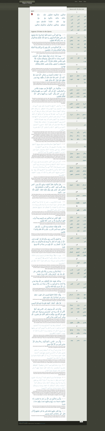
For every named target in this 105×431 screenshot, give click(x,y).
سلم (71, 157)
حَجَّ (39, 18)
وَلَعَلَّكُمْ (38, 64)
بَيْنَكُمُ (53, 383)
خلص (71, 103)
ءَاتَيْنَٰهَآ (52, 295)
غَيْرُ (40, 314)
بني (78, 44)
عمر (78, 227)
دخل (78, 114)
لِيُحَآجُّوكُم (34, 37)
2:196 (63, 106)
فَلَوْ (45, 303)
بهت (71, 44)
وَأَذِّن (59, 341)
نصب (78, 308)
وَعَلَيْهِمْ (47, 401)
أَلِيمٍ (48, 317)
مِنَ (55, 108)
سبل (71, 153)
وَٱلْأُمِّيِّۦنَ (47, 187)
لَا (42, 172)
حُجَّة (57, 21)
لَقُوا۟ (57, 35)
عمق (71, 227)
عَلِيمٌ (46, 80)
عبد (85, 217)
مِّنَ (57, 309)
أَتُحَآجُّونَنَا (56, 47)
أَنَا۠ (52, 167)
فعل (84, 255)
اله (72, 23)
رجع (84, 135)
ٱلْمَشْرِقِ (43, 169)
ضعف (84, 195)
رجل (78, 135)
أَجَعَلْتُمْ (58, 325)
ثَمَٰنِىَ (48, 352)
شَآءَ (42, 303)
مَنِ (61, 94)
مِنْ (46, 94)
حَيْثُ (56, 56)
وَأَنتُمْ (36, 229)
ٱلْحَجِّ (37, 116)
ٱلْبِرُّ (55, 91)
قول (84, 262)
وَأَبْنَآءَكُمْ (42, 204)
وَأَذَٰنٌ (59, 309)
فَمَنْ (37, 75)
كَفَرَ (49, 172)
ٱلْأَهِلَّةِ (51, 88)
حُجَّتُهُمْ (63, 401)
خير (72, 107)
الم (79, 23)
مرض (71, 294)
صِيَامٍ (46, 114)
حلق (71, 93)
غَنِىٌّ (35, 260)
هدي (84, 322)
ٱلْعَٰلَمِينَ (62, 263)
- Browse (23, 422)
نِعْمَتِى (47, 64)
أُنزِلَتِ (34, 218)
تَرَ (57, 161)
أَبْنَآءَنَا (50, 204)
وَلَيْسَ (59, 91)
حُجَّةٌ (51, 61)
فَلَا (35, 61)
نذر (85, 305)
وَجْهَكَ (44, 56)
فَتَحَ (46, 37)
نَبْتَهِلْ (40, 207)
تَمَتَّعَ (51, 116)
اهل (85, 30)
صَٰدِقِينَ (47, 414)
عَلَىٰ (43, 295)
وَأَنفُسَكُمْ (48, 207)
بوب (78, 47)
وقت (84, 333)
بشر (71, 37)
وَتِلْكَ (59, 295)
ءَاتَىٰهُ (63, 164)
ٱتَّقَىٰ (58, 94)
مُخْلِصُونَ (47, 50)
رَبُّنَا (43, 47)
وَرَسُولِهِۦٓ (49, 309)
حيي (71, 96)
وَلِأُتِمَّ (50, 64)
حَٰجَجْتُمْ (63, 25)
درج (71, 114)
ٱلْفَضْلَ (58, 244)
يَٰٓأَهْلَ (59, 218)
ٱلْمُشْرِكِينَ (47, 312)
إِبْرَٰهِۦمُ (43, 164)
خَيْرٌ (61, 314)
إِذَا (48, 122)
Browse (80, 1)
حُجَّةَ (45, 385)
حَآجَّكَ (63, 18)
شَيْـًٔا (37, 284)
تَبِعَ (49, 239)
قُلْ (60, 47)
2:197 (63, 144)
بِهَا (35, 169)
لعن (78, 284)
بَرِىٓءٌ (55, 312)
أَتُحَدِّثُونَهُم (53, 37)
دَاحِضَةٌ (58, 401)
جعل (78, 75)
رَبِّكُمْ (58, 40)
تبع (85, 58)
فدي (71, 248)
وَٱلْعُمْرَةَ (48, 106)
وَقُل (64, 187)
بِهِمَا (38, 77)
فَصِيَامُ (41, 119)
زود (85, 146)
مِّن (61, 114)
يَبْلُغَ (63, 111)
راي (78, 132)
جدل (84, 75)
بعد (78, 40)
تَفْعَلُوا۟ (62, 149)
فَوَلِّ (48, 56)
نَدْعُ (55, 204)
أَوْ (35, 111)
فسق (78, 252)
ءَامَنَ (54, 328)
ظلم (84, 210)
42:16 (63, 399)
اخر (78, 19)
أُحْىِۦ (49, 167)
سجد (84, 157)
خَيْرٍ (56, 149)
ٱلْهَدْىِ (51, 108)
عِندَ (62, 40)
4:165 (63, 271)
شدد (84, 167)
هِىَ (45, 88)
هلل (78, 322)
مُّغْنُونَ (63, 370)
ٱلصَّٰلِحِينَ (50, 358)
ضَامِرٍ (63, 344)
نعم (72, 308)
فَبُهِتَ (57, 172)
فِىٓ (45, 218)
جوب (71, 79)
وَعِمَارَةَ (42, 325)
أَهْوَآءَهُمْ (62, 380)
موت (78, 298)
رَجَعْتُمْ (44, 122)
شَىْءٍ (58, 286)
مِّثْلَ (53, 241)
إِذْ (50, 164)
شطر (84, 171)
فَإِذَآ (63, 116)
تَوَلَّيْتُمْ (52, 314)
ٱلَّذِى (50, 161)
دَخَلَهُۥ (34, 255)
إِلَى (40, 116)
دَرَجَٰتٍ (63, 297)
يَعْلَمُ (40, 229)
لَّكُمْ (58, 314)
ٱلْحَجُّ (59, 144)
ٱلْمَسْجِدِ (35, 56)
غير (85, 241)
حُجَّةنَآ (50, 21)
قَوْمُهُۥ (54, 281)
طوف (78, 202)
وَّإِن (52, 190)
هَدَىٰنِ (33, 281)
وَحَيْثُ (58, 58)
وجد (84, 329)
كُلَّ (61, 286)
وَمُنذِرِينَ (49, 271)
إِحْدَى (41, 350)
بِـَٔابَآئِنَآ (57, 414)
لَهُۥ (52, 50)
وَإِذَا (60, 35)
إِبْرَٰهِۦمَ (42, 161)
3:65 (64, 218)
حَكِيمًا (39, 274)
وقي (78, 333)
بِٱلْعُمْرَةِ (45, 116)
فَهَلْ (37, 368)
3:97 (64, 255)
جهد (78, 79)
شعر (78, 171)
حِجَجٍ (44, 352)
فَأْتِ (38, 169)
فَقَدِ (59, 190)
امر (85, 26)
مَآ (50, 241)
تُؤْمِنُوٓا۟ (57, 239)
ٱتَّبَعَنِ (33, 184)
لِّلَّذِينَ (60, 187)
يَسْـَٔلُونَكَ (58, 88)
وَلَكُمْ (63, 50)
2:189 (63, 88)
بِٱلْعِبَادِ (60, 192)
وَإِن (56, 314)
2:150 (63, 56)
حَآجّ (45, 15)
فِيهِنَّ (38, 144)
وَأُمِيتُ (44, 167)
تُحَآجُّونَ (62, 15)
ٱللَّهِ (49, 47)
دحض (84, 114)
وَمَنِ (37, 184)
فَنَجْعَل (35, 207)
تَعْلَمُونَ (63, 232)
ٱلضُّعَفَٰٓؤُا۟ (35, 365)
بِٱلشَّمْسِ (51, 169)
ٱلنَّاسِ (47, 258)
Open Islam (27, 2)
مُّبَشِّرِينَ (55, 271)
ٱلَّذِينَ (53, 35)
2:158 (63, 75)
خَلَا (37, 35)
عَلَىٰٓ (59, 352)
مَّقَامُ (47, 255)
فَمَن (50, 111)
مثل (78, 294)
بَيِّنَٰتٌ (51, 255)
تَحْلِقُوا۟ (43, 108)
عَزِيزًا (43, 274)
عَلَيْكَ (41, 190)
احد (85, 19)
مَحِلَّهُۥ (54, 111)
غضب (78, 238)
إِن (64, 358)
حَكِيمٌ (48, 297)
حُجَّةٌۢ (61, 274)
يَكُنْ (50, 124)
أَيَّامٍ (63, 122)
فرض (84, 252)
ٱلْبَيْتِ (40, 258)
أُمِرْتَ (41, 377)
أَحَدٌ (55, 241)
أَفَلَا (56, 40)
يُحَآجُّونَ (37, 25)
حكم (78, 93)
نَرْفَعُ (35, 295)
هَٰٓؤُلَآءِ (55, 226)
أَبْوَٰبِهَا (43, 94)
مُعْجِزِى (36, 314)
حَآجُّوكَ (50, 18)
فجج (78, 248)
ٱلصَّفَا (57, 75)
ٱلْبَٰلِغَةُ (49, 303)
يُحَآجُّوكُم (49, 25)
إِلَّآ (48, 284)
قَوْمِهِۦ (40, 295)
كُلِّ (34, 341)
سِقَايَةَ (52, 325)
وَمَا (36, 147)
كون (84, 276)
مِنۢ (49, 202)
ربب (71, 132)
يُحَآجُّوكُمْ (43, 25)
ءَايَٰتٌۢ (56, 255)
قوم (78, 262)
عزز (78, 220)
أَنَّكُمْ (43, 314)
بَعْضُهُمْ (33, 35)
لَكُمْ (45, 368)
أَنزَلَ (45, 380)
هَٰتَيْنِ (63, 352)
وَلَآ (64, 284)
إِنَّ (60, 75)
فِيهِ (52, 202)
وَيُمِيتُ (59, 167)
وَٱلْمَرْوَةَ (52, 75)
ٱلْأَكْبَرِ (63, 312)
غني (71, 238)
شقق (71, 171)
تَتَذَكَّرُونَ (47, 286)
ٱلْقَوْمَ (34, 172)
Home (76, 1)
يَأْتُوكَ (44, 341)
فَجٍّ (52, 344)
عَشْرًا (63, 355)
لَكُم (44, 226)
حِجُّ (44, 258)
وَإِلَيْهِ (49, 388)
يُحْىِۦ (63, 167)
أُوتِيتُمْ (47, 241)
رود (72, 139)
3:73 (64, 239)
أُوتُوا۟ (56, 187)
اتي (78, 16)
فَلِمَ (36, 226)
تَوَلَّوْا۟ (48, 190)
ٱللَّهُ (43, 37)
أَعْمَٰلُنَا (33, 47)
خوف (78, 107)
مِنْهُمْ (37, 61)
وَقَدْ (37, 281)
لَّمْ (48, 119)
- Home (20, 422)
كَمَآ (44, 377)
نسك (71, 305)
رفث (84, 139)
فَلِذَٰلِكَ (58, 377)
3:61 (64, 202)
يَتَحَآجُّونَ (56, 25)
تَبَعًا (41, 368)
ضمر (78, 195)
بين (85, 50)
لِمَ (52, 218)
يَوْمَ (38, 309)
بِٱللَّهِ (49, 328)
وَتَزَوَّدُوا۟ (42, 149)
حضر (84, 93)
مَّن (60, 297)
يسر (78, 340)
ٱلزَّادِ (63, 152)
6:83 (64, 295)
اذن (72, 19)
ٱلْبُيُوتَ (45, 91)
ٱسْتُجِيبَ (37, 399)
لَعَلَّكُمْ (63, 96)
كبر (85, 270)
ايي (72, 30)
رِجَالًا (40, 341)
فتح (85, 248)
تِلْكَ (40, 122)
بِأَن (52, 91)
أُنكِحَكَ (46, 350)
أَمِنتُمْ (59, 116)
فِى (52, 47)
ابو (85, 16)
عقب (84, 224)
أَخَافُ (61, 284)
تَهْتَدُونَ (63, 66)
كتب (78, 270)
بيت (71, 47)
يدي (85, 340)
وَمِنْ (59, 56)
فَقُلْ (51, 184)
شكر (84, 174)
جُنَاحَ (51, 77)
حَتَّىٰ (32, 108)
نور (72, 312)
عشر (71, 220)
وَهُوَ (46, 47)
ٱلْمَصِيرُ (44, 388)
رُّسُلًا (59, 271)
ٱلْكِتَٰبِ (56, 218)
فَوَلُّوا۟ (49, 58)
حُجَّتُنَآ (56, 295)
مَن (46, 244)
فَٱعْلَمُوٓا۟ (47, 314)
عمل (84, 230)
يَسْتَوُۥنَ (49, 330)
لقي (71, 284)
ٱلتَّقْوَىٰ (57, 152)
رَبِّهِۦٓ (35, 161)
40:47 (63, 365)
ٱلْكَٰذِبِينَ (50, 210)
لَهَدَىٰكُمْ (38, 303)
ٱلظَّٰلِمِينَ (62, 175)
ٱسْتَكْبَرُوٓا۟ (56, 368)
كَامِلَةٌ (63, 124)
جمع (71, 75)
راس (84, 132)
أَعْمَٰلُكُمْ (59, 50)
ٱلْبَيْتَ (63, 77)
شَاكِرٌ (50, 80)
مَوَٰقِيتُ (41, 88)
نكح (78, 312)
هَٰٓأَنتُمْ (59, 226)
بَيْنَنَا (41, 385)
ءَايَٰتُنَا (49, 411)
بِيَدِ (55, 244)
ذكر (85, 125)
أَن (45, 77)
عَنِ (54, 88)
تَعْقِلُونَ (52, 40)
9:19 (64, 325)
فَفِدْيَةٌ (53, 114)
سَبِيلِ (61, 330)
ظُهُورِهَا (37, 91)
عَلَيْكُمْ (40, 37)
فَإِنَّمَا (45, 190)
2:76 (64, 35)
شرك (71, 167)
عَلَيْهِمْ (53, 411)
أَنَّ (42, 127)
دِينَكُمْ (46, 239)
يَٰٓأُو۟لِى (46, 152)
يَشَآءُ (42, 244)
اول (78, 30)
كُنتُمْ (52, 58)
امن (71, 26)
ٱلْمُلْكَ (54, 164)
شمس (77, 174)
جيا (85, 82)
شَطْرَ (40, 56)
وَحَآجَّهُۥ (58, 281)
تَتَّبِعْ (33, 377)
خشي (78, 103)
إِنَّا (51, 368)
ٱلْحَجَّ (54, 106)
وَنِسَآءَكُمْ (62, 207)
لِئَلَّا (35, 58)
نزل (78, 305)
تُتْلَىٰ (57, 411)
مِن (47, 75)
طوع (84, 202)
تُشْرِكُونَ (54, 284)
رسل (71, 135)
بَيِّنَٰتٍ (46, 411)
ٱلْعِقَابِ (62, 130)
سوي (84, 160)
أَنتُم (34, 368)
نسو (84, 308)
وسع (71, 329)
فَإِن (36, 312)
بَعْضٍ (61, 37)
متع (85, 294)
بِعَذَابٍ (52, 317)
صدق (84, 185)
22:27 (63, 341)
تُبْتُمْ (33, 312)
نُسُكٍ (33, 114)
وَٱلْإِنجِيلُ (58, 221)
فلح (78, 255)
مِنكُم (43, 111)
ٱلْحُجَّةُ (53, 303)
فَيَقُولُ (41, 365)
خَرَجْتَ (52, 56)
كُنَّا (48, 368)
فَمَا (64, 108)
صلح (78, 185)
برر (78, 37)
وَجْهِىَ (43, 184)
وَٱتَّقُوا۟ (39, 94)
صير (84, 188)
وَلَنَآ (36, 47)
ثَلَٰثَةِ (36, 119)
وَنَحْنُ (55, 50)
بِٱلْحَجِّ (48, 341)
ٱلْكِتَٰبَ (53, 187)
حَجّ (45, 18)
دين (78, 117)
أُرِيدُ (53, 350)
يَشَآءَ (44, 284)
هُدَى (33, 239)
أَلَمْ (59, 161)
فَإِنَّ (57, 80)
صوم (71, 185)
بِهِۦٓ (32, 111)
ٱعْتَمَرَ (57, 77)
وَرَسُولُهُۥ (41, 312)
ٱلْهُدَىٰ (37, 239)
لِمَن (55, 124)
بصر (84, 40)
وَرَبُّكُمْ (40, 47)
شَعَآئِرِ (44, 75)
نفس (84, 312)
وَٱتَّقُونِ (51, 152)
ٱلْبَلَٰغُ (38, 190)
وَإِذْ (59, 365)
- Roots (26, 422)
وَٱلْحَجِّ (63, 91)
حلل (84, 96)
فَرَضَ (42, 144)
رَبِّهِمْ (51, 401)
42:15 (63, 377)
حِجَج (38, 21)
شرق (78, 167)
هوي (71, 322)
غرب (84, 238)
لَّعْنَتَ (63, 210)
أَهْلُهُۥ (46, 124)
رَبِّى (41, 284)
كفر (85, 273)
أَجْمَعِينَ (33, 303)
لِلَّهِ (43, 106)
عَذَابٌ (35, 401)
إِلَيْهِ (57, 260)
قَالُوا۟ (63, 414)
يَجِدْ (45, 119)
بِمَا (48, 37)
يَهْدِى (38, 172)
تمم (71, 58)
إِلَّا (49, 61)
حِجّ (64, 21)
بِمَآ (48, 380)
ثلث (85, 68)
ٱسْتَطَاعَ (62, 260)
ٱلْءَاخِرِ (38, 328)
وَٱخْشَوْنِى (56, 64)
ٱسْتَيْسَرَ (59, 108)
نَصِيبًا (54, 370)
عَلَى (55, 210)
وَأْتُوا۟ (54, 94)
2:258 (63, 161)
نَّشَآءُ (56, 297)
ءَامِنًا (60, 258)
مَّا (43, 411)
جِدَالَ (46, 147)
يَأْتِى (56, 169)
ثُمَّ (44, 207)
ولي (71, 333)
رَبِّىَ (38, 164)
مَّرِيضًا (38, 111)
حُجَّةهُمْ (43, 21)
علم (71, 224)
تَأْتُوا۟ (49, 91)
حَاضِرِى (41, 124)
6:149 (63, 303)
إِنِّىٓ (56, 350)
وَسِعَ (34, 284)
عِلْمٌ (39, 226)
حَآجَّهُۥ (57, 18)
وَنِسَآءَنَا (35, 204)
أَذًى (64, 114)
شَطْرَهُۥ (39, 58)
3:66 (64, 226)
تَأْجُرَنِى (53, 352)
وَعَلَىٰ (36, 341)
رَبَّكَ (51, 297)
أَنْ (32, 161)
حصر (71, 89)
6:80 (64, 281)
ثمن (78, 68)
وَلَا (47, 108)
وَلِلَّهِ (55, 258)
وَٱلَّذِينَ (59, 399)
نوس (84, 315)
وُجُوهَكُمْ (44, 58)
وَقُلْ (57, 380)
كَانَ (47, 111)
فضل (71, 252)
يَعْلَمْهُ (52, 149)
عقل (78, 224)
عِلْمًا (55, 286)
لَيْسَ (55, 229)
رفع (78, 139)
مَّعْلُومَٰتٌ (50, 144)
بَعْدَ (58, 274)
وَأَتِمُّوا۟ (58, 106)
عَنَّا (59, 370)
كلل (78, 273)
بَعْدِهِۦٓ (49, 221)
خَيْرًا (60, 80)
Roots (85, 1)
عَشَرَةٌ (36, 122)
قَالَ (47, 164)
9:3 (64, 309)
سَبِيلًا (53, 260)
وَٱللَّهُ (45, 172)
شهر (71, 174)
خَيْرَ (34, 149)
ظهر (78, 210)
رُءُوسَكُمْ (37, 108)
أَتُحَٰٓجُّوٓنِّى (46, 281)
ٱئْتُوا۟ (60, 414)
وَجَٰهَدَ (33, 328)
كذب (71, 270)
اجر (72, 16)
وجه (78, 329)
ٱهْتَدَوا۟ (55, 190)
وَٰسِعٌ (35, 244)
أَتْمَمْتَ (36, 352)
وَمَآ (38, 218)
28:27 (63, 350)
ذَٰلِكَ (59, 124)
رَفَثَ (60, 147)
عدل (71, 217)
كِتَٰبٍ (35, 380)
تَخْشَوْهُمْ (62, 64)
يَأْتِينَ (59, 344)
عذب (84, 220)
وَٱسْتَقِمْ (49, 377)
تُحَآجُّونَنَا (56, 15)
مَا (55, 58)
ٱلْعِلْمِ (34, 202)
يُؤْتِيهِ (48, 244)
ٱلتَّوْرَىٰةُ (63, 221)
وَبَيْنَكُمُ (36, 385)
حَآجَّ (38, 15)
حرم (78, 89)
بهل (85, 47)
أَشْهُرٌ (55, 144)
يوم (72, 340)
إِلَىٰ (64, 37)
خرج (84, 103)
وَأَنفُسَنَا (55, 207)
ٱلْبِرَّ (64, 94)
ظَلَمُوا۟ (42, 61)
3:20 (64, 184)
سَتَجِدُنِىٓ (34, 355)
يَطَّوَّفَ (42, 77)
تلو (79, 58)
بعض (71, 40)
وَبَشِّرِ (63, 317)
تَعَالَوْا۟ (59, 204)
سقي (78, 157)
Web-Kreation (42, 423)
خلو (85, 107)
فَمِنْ (59, 355)
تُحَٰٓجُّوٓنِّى (50, 15)
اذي (85, 23)
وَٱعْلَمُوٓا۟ (47, 127)
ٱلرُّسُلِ (54, 274)
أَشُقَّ (42, 355)
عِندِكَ (56, 355)
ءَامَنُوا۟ (50, 35)
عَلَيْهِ (47, 77)
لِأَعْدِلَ (58, 383)
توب (84, 61)
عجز (78, 217)
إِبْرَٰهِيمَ (42, 218)
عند (78, 230)
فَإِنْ (39, 106)
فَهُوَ (64, 314)
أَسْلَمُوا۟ (63, 190)
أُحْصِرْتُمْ (35, 106)
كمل (71, 273)
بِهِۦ (64, 40)
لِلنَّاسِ (60, 61)
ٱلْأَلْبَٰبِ (41, 152)
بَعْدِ (47, 202)
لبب (85, 284)
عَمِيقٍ (49, 344)
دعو (85, 117)
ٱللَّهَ (54, 80)
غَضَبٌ (43, 401)
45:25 (63, 411)
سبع (78, 153)
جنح (85, 79)
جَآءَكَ (41, 202)
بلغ (85, 44)
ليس (84, 287)
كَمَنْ (58, 328)
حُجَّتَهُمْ (37, 411)
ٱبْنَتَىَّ (36, 350)
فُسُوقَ (54, 147)
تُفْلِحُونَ (59, 96)
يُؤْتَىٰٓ (58, 241)
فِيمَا (47, 226)
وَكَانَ (50, 274)
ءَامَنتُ (53, 380)
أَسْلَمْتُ (47, 184)
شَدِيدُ (35, 127)
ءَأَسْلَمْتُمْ (40, 187)
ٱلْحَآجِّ (47, 325)
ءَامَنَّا (42, 35)
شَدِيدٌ (63, 404)
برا (85, 37)
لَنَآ (35, 383)
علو (85, 227)
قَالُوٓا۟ (46, 35)
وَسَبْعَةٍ (52, 122)
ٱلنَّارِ (46, 365)
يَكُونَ (63, 61)
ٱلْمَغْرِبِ (62, 172)
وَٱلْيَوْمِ (44, 328)
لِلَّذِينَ (63, 368)
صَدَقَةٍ (40, 114)
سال (84, 153)
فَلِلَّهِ (57, 303)
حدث (84, 89)
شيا (85, 177)
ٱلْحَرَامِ (63, 58)
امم (78, 26)
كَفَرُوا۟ (56, 317)
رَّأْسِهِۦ (58, 114)
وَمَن (35, 77)
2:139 (63, 47)
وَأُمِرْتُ (63, 383)
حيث (78, 96)
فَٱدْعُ (54, 377)
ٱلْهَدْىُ (59, 111)
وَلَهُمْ (39, 401)
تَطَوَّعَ (63, 80)
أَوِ (60, 77)
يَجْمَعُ (59, 388)
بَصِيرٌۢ (64, 192)
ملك (84, 298)
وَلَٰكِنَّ (33, 91)
